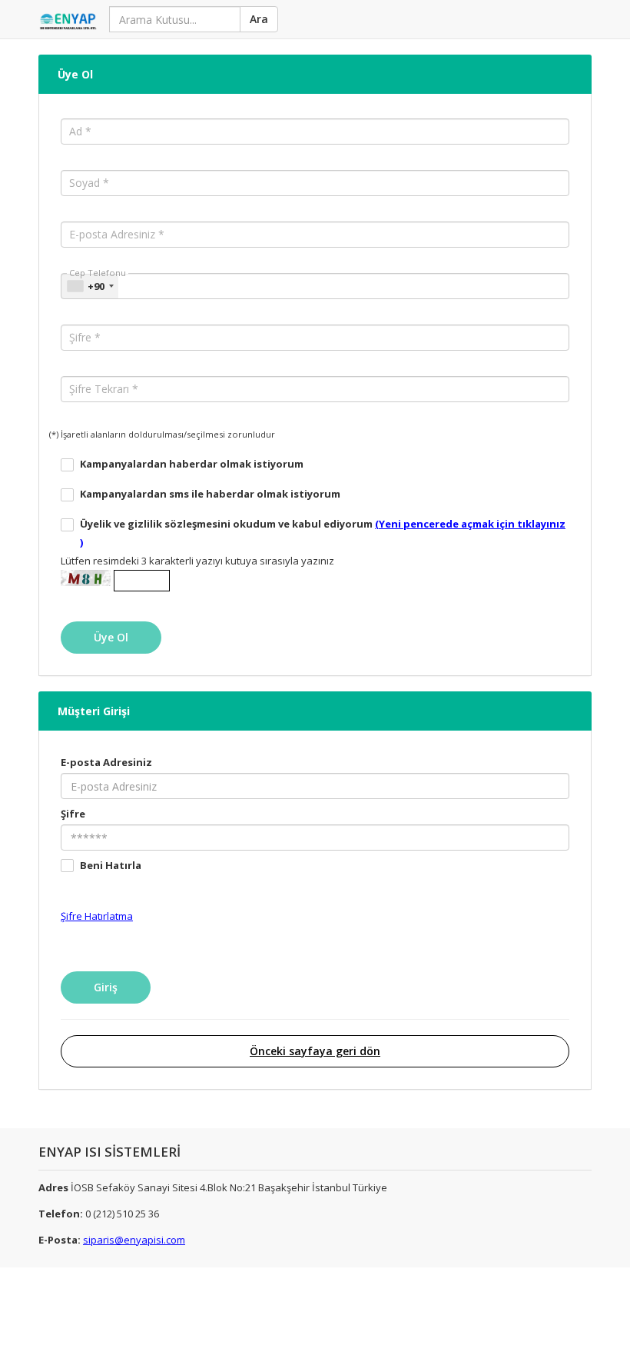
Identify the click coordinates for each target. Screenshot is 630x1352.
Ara (259, 19)
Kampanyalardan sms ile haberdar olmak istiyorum (210, 494)
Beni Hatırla (110, 865)
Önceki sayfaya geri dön (315, 1051)
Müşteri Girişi (94, 711)
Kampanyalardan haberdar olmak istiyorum (191, 464)
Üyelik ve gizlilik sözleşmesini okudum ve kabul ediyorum (322, 533)
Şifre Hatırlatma (97, 916)
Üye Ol (75, 74)
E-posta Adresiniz (106, 762)
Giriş (106, 987)
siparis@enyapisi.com (134, 1240)
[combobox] (89, 286)
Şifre (73, 814)
